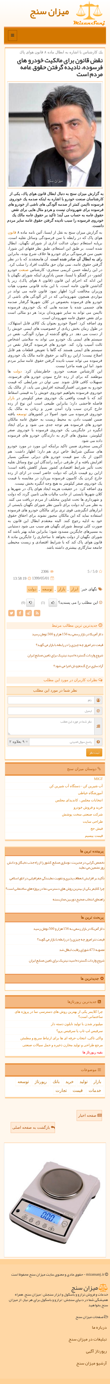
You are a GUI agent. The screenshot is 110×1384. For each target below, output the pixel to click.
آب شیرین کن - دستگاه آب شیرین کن (76, 786)
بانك (56, 1081)
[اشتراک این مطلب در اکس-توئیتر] (11, 613)
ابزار (74, 589)
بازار (11, 398)
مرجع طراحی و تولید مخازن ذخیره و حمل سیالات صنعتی (62, 1045)
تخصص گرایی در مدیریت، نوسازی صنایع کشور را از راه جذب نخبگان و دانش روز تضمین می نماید (55, 865)
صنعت (24, 270)
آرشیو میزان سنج (91, 1363)
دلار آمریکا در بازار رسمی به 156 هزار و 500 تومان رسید (67, 634)
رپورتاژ (41, 1081)
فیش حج (97, 828)
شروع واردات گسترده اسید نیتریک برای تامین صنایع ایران (65, 655)
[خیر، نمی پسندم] (30, 603)
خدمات (95, 1090)
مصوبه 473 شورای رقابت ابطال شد (81, 949)
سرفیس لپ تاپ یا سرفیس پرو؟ (79, 1031)
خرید (69, 1081)
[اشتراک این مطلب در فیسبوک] (20, 613)
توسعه (22, 414)
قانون (12, 232)
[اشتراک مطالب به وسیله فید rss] (37, 613)
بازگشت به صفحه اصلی (31, 1128)
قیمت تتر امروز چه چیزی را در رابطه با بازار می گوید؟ (69, 644)
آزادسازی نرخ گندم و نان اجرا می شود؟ (78, 665)
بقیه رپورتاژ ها (92, 1052)
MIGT (98, 779)
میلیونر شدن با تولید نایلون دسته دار (77, 1024)
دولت (17, 371)
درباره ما (99, 1327)
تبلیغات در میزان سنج (87, 1339)
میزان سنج (49, 11)
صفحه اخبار (87, 1116)
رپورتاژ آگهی (96, 1351)
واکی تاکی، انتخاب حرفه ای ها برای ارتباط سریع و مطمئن (61, 1038)
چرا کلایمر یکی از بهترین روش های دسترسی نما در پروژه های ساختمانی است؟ (55, 888)
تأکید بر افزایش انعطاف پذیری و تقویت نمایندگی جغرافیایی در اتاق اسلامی (56, 878)
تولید (84, 1081)
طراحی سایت (93, 822)
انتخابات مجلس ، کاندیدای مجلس (79, 800)
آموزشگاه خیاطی (90, 793)
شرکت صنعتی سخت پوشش (82, 814)
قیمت (78, 1090)
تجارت (61, 1090)
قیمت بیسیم (94, 836)
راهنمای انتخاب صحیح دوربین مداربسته (78, 899)
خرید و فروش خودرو (88, 807)
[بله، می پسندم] (53, 603)
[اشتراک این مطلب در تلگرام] (28, 613)
